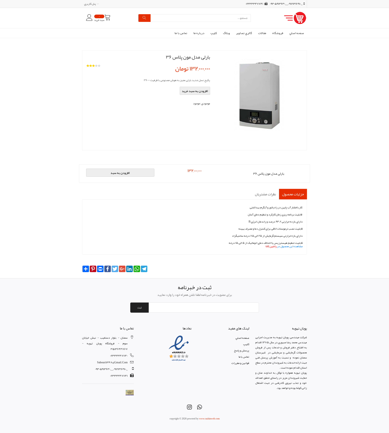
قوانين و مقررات (240, 363)
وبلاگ (226, 33)
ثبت (139, 307)
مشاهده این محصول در (284, 246)
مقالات (262, 33)
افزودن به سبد (120, 173)
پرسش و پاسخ (241, 350)
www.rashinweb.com (209, 418)
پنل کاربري (90, 3)
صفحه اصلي (296, 33)
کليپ (214, 33)
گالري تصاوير (244, 33)
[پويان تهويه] (279, 18)
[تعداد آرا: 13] (87, 65)
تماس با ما (180, 33)
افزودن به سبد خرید (195, 91)
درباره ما (198, 33)
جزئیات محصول (293, 194)
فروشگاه (277, 33)
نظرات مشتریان (265, 194)
